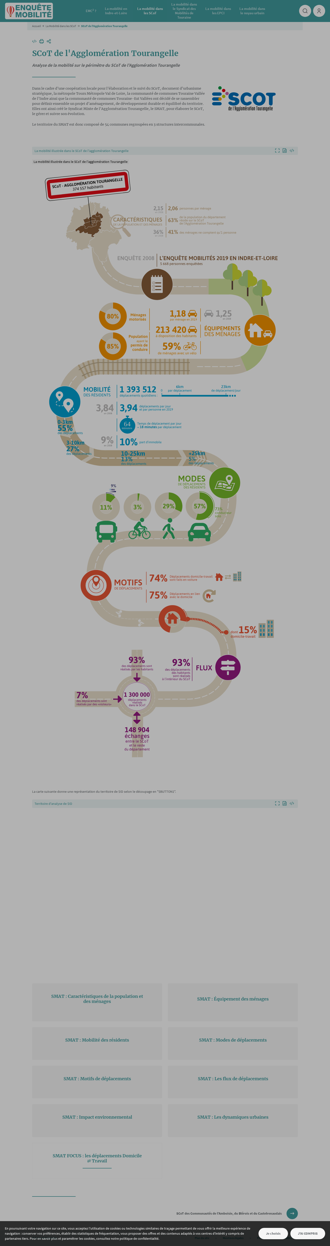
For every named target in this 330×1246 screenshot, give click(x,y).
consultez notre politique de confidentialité (127, 1238)
